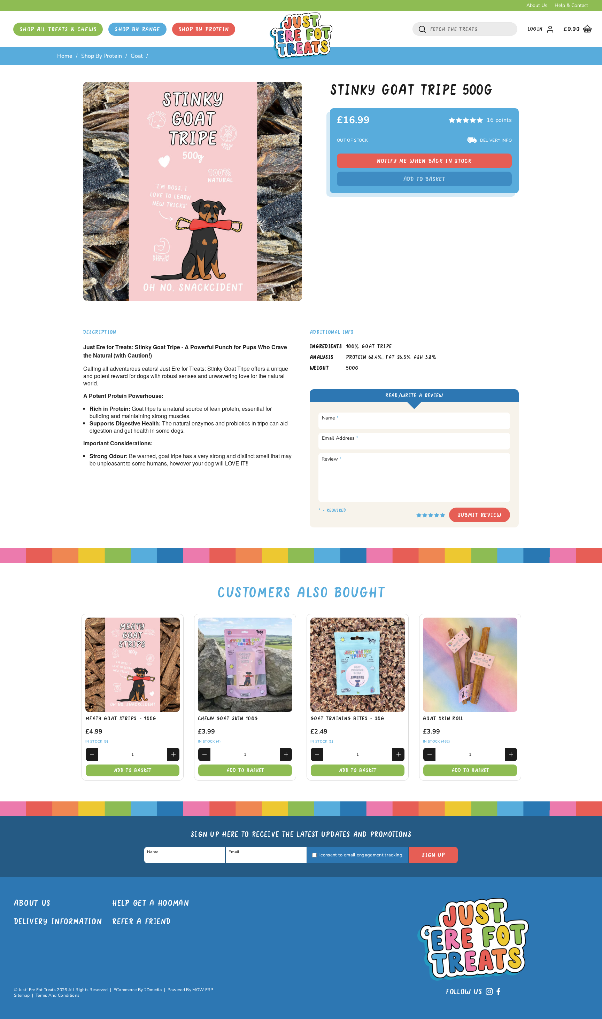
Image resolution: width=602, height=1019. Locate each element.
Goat (137, 56)
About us (32, 904)
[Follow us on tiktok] (489, 993)
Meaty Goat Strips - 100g (120, 718)
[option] (192, 191)
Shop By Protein (203, 29)
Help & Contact (571, 5)
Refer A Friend (141, 922)
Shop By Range (137, 29)
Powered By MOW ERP (191, 990)
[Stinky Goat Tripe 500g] (192, 191)
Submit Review (479, 515)
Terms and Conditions (57, 995)
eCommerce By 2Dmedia (138, 990)
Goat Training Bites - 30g (347, 718)
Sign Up (433, 855)
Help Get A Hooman (150, 904)
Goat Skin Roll (443, 718)
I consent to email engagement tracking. (360, 855)
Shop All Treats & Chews (58, 29)
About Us (536, 5)
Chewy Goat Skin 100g (228, 718)
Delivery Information (58, 922)
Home (64, 56)
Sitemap (22, 995)
